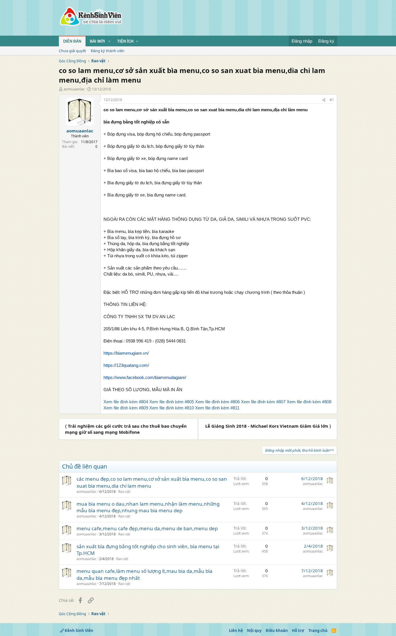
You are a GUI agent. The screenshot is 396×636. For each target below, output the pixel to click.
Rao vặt (124, 491)
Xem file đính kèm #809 (125, 407)
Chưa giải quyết (72, 50)
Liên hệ (236, 630)
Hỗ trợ (298, 630)
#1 (332, 99)
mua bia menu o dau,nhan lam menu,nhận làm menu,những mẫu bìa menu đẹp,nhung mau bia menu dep (148, 507)
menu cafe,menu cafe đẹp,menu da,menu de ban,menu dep (147, 528)
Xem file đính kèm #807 (263, 401)
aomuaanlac (74, 89)
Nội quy (254, 630)
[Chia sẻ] (324, 100)
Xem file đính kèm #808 (309, 401)
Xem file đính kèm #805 (171, 401)
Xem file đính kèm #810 (171, 407)
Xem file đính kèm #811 (217, 407)
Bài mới (97, 41)
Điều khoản (277, 630)
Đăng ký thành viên (107, 50)
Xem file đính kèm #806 (217, 401)
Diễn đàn (72, 41)
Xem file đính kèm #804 (125, 401)
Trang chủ (318, 630)
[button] (109, 41)
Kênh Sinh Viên (78, 630)
